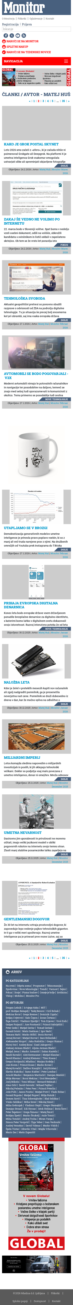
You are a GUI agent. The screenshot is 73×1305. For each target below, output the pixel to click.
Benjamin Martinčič (34, 1074)
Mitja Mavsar (13, 1078)
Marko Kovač (44, 1064)
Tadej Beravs (37, 1010)
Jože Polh (11, 1091)
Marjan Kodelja (45, 1061)
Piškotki (22, 18)
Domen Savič (13, 1098)
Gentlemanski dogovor (27, 919)
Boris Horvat (45, 1034)
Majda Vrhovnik (47, 1128)
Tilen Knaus (49, 1058)
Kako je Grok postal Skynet (31, 144)
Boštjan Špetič (13, 1115)
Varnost (53, 989)
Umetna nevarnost (23, 832)
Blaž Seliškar (52, 1098)
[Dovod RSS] (23, 35)
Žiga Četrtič (12, 1021)
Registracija (10, 24)
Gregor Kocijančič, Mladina (20, 1061)
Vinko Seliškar (14, 1101)
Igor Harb (46, 1031)
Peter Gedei (12, 1027)
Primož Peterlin (47, 1088)
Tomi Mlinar (28, 1081)
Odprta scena (24, 985)
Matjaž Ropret (31, 1095)
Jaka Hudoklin (36, 1041)
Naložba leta (17, 682)
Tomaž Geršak (44, 1027)
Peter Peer (31, 1088)
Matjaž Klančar (51, 1054)
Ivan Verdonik (52, 1122)
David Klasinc (13, 1058)
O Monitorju (8, 18)
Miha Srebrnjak (14, 1105)
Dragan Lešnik (14, 1007)
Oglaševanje (36, 18)
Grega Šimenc (30, 1112)
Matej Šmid (46, 1112)
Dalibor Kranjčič (32, 1068)
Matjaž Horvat (30, 1037)
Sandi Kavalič (13, 1054)
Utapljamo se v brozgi (25, 528)
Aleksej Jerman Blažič (18, 1048)
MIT (43, 1007)
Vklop (9, 995)
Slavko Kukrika (14, 1071)
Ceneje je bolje (47, 992)
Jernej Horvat (13, 1037)
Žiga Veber (36, 1122)
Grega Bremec (30, 1014)
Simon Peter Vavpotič (17, 1122)
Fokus (64, 244)
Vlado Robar (57, 1091)
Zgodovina (11, 989)
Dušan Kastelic (49, 1051)
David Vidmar (33, 1125)
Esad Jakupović (42, 1044)
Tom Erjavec (47, 1021)
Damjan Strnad (14, 1108)
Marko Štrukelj (31, 1115)
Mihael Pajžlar (44, 1085)
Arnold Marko (13, 1074)
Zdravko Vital (28, 1128)
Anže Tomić (47, 1115)
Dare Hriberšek (48, 1037)
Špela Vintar (12, 1128)
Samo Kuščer (32, 1071)
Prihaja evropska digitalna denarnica (31, 605)
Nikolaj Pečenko (14, 1088)
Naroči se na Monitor (23, 41)
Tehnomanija (54, 985)
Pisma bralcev (30, 992)
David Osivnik (26, 1085)
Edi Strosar (30, 1108)
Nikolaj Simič (46, 1101)
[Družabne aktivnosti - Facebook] (5, 35)
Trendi (43, 989)
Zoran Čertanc (47, 1017)
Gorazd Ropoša (14, 1095)
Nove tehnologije (56, 399)
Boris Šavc (60, 1108)
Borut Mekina (29, 1078)
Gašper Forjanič (14, 1024)
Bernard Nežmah (46, 1081)
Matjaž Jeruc (12, 1051)
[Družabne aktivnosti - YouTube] (17, 35)
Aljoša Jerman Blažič (43, 1048)
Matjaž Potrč (42, 1091)
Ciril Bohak (52, 1010)
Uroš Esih (61, 1021)
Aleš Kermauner (31, 1054)
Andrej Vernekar (14, 1125)
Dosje (64, 165)
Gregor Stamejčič (52, 1105)
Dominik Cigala (48, 1014)
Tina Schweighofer (32, 1098)
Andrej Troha (29, 1118)
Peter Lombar (48, 1071)
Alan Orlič (11, 1085)
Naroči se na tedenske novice (29, 52)
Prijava (27, 24)
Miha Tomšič (13, 1118)
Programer (39, 985)
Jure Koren (12, 1064)
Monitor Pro (32, 995)
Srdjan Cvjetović (14, 1017)
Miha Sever (30, 1101)
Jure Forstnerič (32, 1024)
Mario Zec (11, 1132)
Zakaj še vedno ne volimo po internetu (32, 221)
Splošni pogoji (20, 1301)
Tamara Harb (13, 1034)
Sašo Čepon (31, 1017)
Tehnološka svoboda (24, 298)
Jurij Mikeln (12, 1081)
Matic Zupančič (27, 1132)
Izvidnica (62, 992)
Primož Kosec (27, 1064)
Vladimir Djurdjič (29, 1021)
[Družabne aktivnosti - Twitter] (11, 35)
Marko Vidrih (50, 1125)
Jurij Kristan (49, 1068)
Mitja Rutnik (47, 1095)
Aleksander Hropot (16, 1041)
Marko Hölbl (29, 1034)
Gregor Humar (54, 1041)
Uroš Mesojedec (47, 1078)
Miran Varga (46, 1118)
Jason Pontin (26, 1091)
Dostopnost (40, 1301)
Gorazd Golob (13, 1031)
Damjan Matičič (55, 1074)
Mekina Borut (13, 1014)
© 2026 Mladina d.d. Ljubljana (29, 1293)
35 (63, 101)
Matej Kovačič (13, 1068)
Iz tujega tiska (31, 1007)
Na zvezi (10, 985)
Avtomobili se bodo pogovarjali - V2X (36, 375)
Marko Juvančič (30, 1051)
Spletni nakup (17, 46)
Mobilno (19, 995)
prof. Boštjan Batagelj (17, 1010)
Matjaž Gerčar (27, 1027)
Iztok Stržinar (45, 1108)
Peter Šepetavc (13, 1112)
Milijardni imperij (22, 757)
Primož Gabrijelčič (52, 1024)
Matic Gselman (30, 1031)
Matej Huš (44, 169)
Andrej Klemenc (31, 1058)
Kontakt (50, 18)
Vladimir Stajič (33, 1105)
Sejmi (63, 989)
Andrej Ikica (25, 1044)
